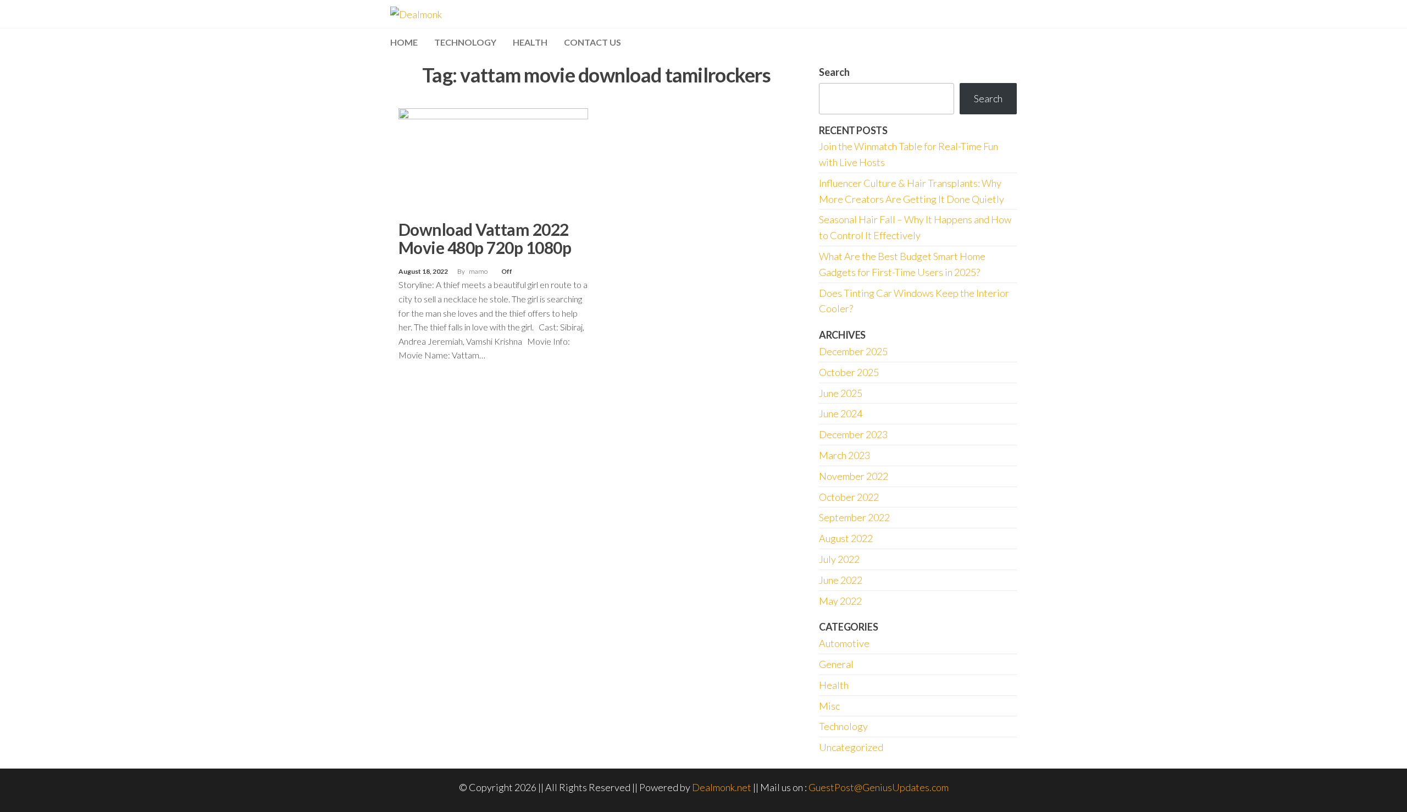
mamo (479, 271)
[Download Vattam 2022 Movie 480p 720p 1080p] (493, 160)
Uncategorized (851, 747)
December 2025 (853, 351)
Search (834, 72)
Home (404, 42)
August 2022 (846, 538)
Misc (829, 706)
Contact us (592, 42)
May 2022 (840, 601)
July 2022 (839, 559)
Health (530, 42)
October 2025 (849, 372)
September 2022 (854, 517)
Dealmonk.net (721, 787)
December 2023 (853, 434)
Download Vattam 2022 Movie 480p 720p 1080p (484, 238)
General (836, 664)
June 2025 (840, 393)
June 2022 (840, 580)
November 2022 (853, 476)
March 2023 (844, 455)
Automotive (844, 643)
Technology (465, 42)
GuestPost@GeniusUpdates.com (878, 787)
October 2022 (849, 497)
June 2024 (840, 413)
